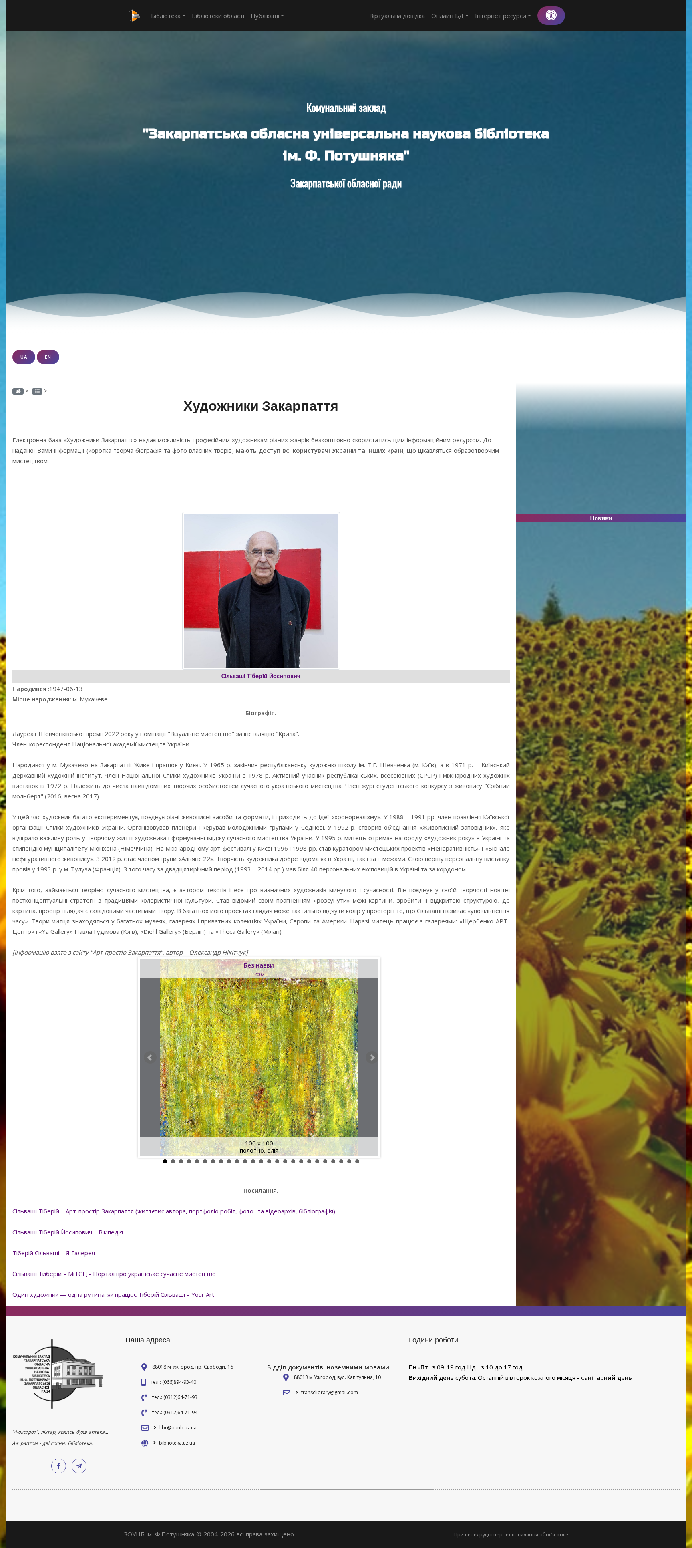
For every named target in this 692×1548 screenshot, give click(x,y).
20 (317, 1161)
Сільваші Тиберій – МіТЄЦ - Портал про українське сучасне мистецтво (114, 1274)
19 (309, 1161)
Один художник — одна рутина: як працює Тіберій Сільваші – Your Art (113, 1294)
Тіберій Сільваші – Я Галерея (53, 1253)
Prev (150, 1057)
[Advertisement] (601, 452)
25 (357, 1161)
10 (237, 1161)
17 (293, 1161)
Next (372, 1057)
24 (349, 1161)
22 (333, 1161)
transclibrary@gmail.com (329, 1392)
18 (301, 1161)
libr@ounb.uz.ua (178, 1427)
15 (277, 1161)
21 (325, 1161)
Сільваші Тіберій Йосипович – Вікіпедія (67, 1232)
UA (23, 357)
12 (253, 1161)
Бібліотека (166, 16)
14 (269, 1161)
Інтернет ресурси (500, 16)
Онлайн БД (447, 16)
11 (245, 1161)
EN (48, 357)
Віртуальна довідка (397, 16)
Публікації (265, 16)
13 (261, 1161)
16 (285, 1161)
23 (341, 1161)
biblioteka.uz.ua (177, 1442)
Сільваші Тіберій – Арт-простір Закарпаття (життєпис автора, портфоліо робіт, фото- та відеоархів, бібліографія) (173, 1211)
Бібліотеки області (218, 16)
